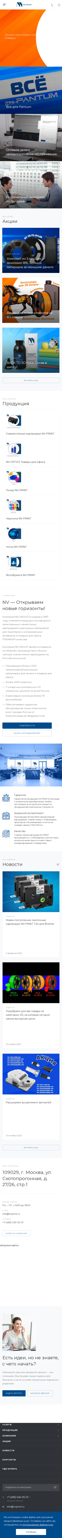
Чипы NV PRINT (16, 546)
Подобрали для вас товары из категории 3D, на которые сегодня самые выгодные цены (28, 1015)
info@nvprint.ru (11, 1213)
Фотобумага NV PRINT (21, 575)
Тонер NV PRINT (17, 490)
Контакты (9, 1459)
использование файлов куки (38, 1524)
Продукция (10, 1430)
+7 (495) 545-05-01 (12, 1222)
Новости (8, 1450)
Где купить (9, 1469)
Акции (6, 1441)
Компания (9, 1435)
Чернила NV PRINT (18, 518)
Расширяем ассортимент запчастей (28, 1102)
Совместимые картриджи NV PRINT (30, 433)
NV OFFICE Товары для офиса (25, 461)
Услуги (7, 1424)
